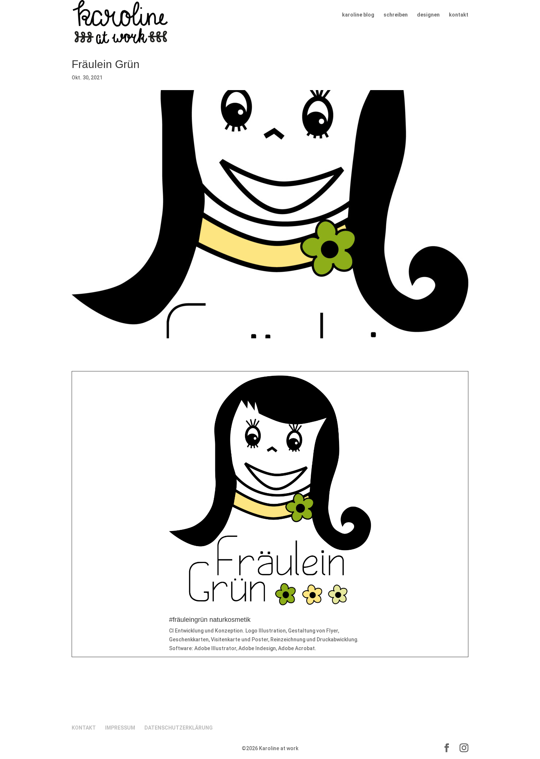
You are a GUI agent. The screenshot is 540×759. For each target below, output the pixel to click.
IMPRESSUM (120, 728)
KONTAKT (84, 728)
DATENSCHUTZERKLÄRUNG (178, 728)
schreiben (396, 15)
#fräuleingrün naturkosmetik (210, 619)
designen (428, 15)
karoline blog (358, 15)
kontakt (458, 15)
